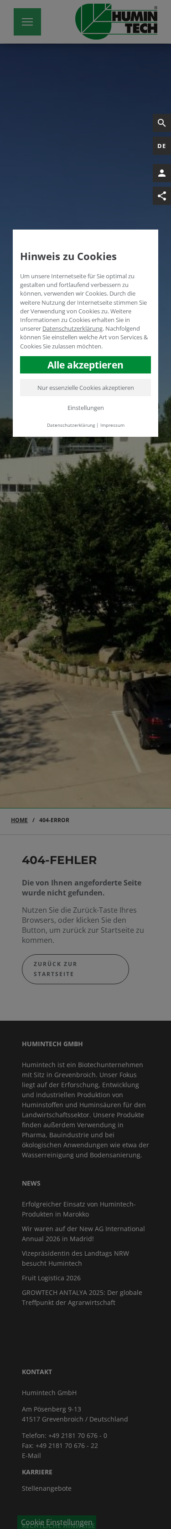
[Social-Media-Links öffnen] (162, 196)
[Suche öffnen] (162, 123)
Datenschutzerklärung (72, 328)
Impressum (112, 425)
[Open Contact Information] (162, 173)
